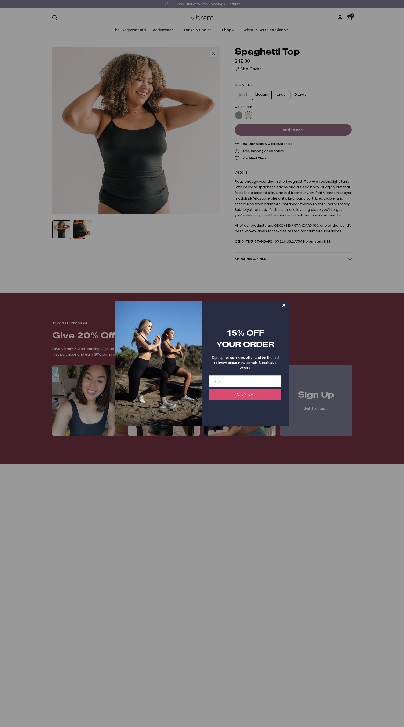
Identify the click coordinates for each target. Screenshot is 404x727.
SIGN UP (245, 394)
